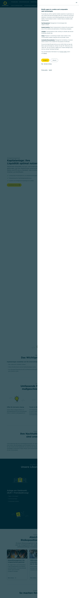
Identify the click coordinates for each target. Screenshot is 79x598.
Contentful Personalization (48, 40)
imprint (45, 53)
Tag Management (45, 23)
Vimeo (43, 35)
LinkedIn (43, 31)
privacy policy (63, 51)
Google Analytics (45, 27)
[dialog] (39, 299)
